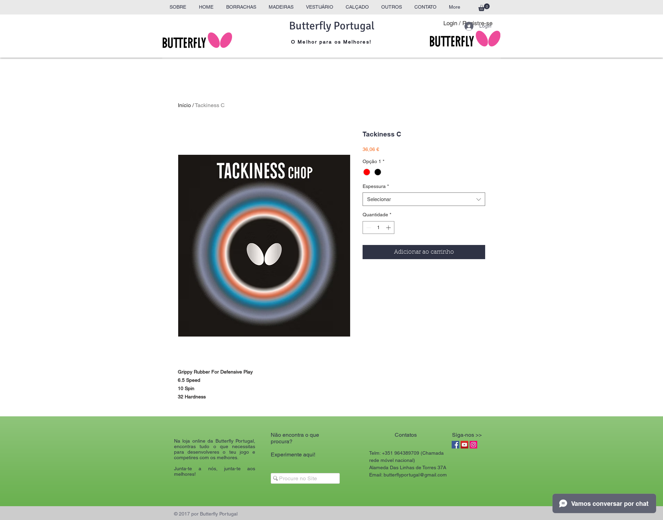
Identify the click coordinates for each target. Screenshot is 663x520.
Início (184, 105)
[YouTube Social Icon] (464, 444)
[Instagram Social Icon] (473, 444)
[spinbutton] (378, 227)
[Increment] (389, 227)
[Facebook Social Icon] (455, 444)
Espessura (376, 186)
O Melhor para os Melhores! (331, 42)
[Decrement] (368, 227)
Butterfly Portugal (331, 25)
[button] (484, 7)
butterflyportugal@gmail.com (415, 475)
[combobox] (424, 199)
